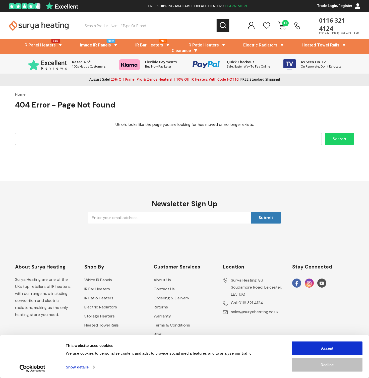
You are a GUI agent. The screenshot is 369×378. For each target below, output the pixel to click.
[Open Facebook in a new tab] (296, 283)
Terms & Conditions (172, 325)
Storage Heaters (99, 316)
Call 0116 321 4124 (247, 302)
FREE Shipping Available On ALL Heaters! (198, 6)
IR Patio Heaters (203, 44)
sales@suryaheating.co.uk (255, 311)
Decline (327, 364)
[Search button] (223, 25)
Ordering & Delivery (171, 298)
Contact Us (164, 289)
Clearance (181, 50)
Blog (157, 334)
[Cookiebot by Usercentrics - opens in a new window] (32, 368)
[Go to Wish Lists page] (267, 25)
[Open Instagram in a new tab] (309, 283)
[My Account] (251, 25)
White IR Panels (98, 280)
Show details (77, 367)
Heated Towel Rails (320, 44)
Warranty (162, 316)
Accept (327, 348)
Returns (161, 307)
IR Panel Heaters (40, 44)
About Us (162, 280)
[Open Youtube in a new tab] (322, 283)
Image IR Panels (95, 44)
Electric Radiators (260, 44)
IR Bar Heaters (149, 44)
